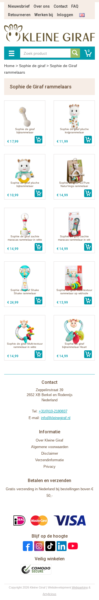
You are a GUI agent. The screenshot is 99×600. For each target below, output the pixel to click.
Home (9, 66)
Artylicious (49, 594)
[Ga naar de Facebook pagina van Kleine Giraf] (27, 546)
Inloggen (65, 15)
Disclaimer (49, 453)
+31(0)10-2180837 (53, 411)
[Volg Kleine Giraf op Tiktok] (49, 546)
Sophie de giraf (32, 66)
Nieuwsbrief (19, 6)
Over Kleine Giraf (49, 440)
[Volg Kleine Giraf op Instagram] (38, 546)
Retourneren (19, 15)
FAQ (74, 6)
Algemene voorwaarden (49, 447)
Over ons (42, 6)
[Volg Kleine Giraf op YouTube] (72, 546)
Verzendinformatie (49, 460)
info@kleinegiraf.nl (55, 418)
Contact (60, 6)
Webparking (80, 587)
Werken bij (43, 15)
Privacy (49, 467)
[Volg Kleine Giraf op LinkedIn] (61, 546)
